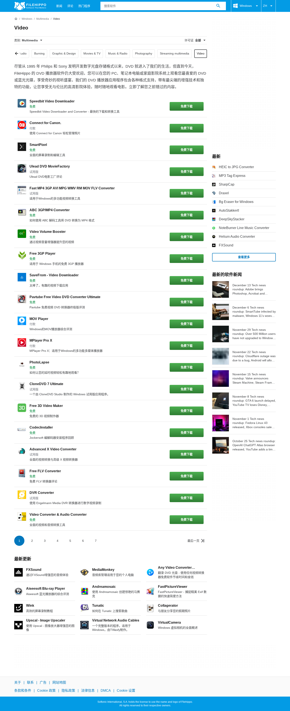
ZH (265, 5)
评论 (70, 6)
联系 (30, 682)
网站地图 (59, 682)
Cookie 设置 (126, 690)
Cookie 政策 (46, 690)
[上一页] (18, 53)
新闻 (59, 6)
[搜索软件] (218, 6)
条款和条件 (22, 690)
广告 (43, 682)
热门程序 (84, 6)
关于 (17, 682)
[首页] (16, 19)
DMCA (106, 690)
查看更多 (244, 257)
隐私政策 (68, 690)
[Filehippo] (30, 6)
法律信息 (88, 690)
